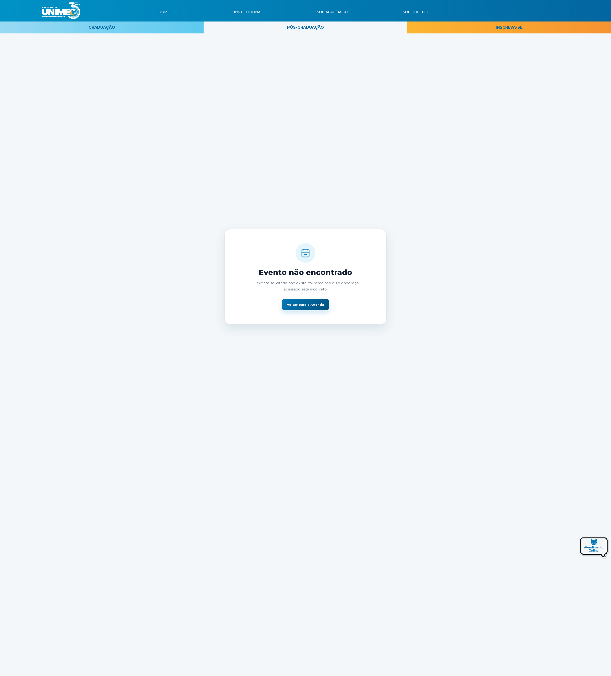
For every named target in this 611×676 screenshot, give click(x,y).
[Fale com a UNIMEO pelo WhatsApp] (583, 548)
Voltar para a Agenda (305, 304)
